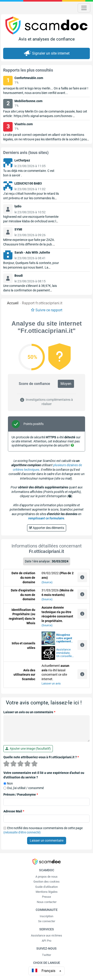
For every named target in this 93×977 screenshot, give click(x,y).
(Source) (47, 582)
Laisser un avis (51, 683)
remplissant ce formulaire (46, 518)
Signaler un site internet (51, 53)
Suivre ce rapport (48, 310)
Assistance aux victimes (46, 935)
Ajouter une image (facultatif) (29, 748)
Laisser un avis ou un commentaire (29, 712)
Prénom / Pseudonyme (20, 794)
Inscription (46, 916)
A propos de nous (46, 876)
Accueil (13, 303)
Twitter (46, 955)
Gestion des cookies (46, 881)
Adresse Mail (13, 811)
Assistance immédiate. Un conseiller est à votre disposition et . (64, 653)
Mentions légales (47, 891)
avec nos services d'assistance (64, 638)
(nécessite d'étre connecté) (22, 832)
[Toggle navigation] (84, 7)
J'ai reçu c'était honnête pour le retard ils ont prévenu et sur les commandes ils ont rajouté (31, 198)
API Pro (46, 940)
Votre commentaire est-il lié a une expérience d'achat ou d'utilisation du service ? (43, 775)
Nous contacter (46, 902)
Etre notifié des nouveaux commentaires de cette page (43, 830)
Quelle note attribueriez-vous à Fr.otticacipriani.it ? (41, 757)
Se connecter (46, 921)
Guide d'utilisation (46, 886)
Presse (46, 896)
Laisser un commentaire (46, 840)
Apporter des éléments (48, 528)
